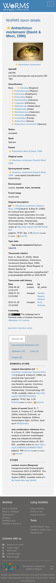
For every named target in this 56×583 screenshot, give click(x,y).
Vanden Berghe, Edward (41, 296)
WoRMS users (9, 520)
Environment (14, 184)
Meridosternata (21, 112)
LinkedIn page (13, 553)
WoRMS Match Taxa (40, 526)
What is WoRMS (10, 508)
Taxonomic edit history (20, 280)
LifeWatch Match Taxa (40, 529)
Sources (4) (17, 339)
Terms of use (36, 511)
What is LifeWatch (10, 511)
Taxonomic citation (18, 253)
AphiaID (12, 69)
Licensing (13, 310)
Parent (11, 147)
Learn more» (52, 567)
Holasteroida (20, 109)
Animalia (24, 88)
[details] (36, 233)
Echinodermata (21, 91)
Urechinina (19, 115)
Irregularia (19, 103)
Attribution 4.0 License (18, 320)
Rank (11, 138)
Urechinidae (20, 118)
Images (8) (17, 357)
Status (11, 129)
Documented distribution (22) (25, 345)
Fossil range (14, 193)
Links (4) (34, 351)
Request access (37, 514)
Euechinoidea (20, 100)
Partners (6, 517)
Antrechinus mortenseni (29, 64)
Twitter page (12, 547)
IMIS (19, 423)
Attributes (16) (18, 351)
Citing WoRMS (37, 508)
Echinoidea (19, 97)
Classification (15, 84)
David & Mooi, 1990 (28, 373)
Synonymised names (19, 168)
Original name (15, 156)
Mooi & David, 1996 (27, 151)
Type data (13, 241)
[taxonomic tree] (15, 328)
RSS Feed (11, 550)
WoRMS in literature (11, 523)
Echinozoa (19, 94)
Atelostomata (20, 106)
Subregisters (8, 514)
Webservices (36, 532)
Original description (18, 202)
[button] (8, 28)
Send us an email (15, 544)
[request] (23, 236)
